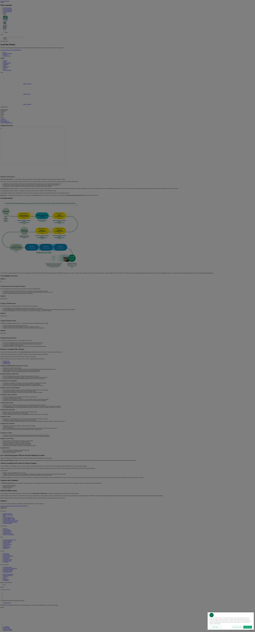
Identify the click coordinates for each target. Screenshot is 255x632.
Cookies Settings (215, 627)
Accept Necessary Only (237, 627)
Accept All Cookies (247, 627)
